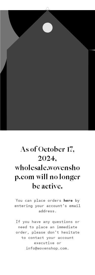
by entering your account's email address (47, 205)
